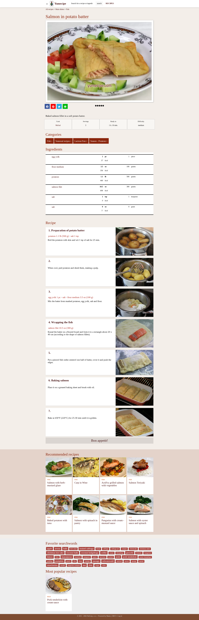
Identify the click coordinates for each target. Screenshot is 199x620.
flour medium (58, 167)
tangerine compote (74, 565)
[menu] (47, 3)
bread (98, 549)
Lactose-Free (81, 140)
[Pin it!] (53, 106)
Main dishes (59, 9)
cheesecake (133, 549)
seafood (119, 561)
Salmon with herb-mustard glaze (56, 484)
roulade (87, 561)
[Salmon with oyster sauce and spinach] (140, 505)
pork (118, 557)
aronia (57, 548)
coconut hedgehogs (89, 553)
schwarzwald (108, 561)
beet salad (73, 549)
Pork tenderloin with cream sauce (57, 601)
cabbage (105, 549)
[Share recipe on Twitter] (59, 106)
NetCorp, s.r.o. (92, 616)
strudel (62, 565)
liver (57, 557)
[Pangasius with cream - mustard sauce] (113, 505)
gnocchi (129, 553)
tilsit (90, 565)
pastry (95, 557)
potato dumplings (145, 557)
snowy (127, 561)
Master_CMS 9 (111, 616)
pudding (49, 561)
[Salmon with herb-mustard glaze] (59, 467)
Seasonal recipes (63, 140)
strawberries (52, 565)
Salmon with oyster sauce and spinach (138, 521)
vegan (97, 565)
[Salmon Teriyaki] (140, 467)
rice (80, 561)
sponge (134, 561)
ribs (74, 561)
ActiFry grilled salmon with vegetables (113, 484)
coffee (104, 553)
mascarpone (67, 557)
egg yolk (56, 157)
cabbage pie (115, 549)
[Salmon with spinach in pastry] (86, 505)
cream (111, 553)
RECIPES (110, 3)
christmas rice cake (55, 553)
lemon (50, 557)
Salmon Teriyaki (137, 482)
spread (141, 561)
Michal (58, 125)
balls (65, 548)
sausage (96, 561)
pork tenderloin (130, 557)
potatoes (55, 177)
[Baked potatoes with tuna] (59, 505)
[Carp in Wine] (86, 467)
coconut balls (72, 553)
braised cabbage (87, 548)
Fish (67, 9)
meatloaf (78, 557)
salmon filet (57, 187)
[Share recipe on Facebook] (47, 106)
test (84, 565)
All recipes (49, 9)
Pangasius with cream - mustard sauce (113, 521)
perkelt (110, 557)
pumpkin (59, 561)
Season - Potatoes (98, 140)
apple (49, 548)
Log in (120, 616)
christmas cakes (145, 549)
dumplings (119, 553)
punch (68, 561)
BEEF (49, 597)
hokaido (138, 553)
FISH (48, 479)
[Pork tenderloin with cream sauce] (59, 584)
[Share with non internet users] (65, 106)
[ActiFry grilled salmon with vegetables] (113, 467)
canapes (124, 549)
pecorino (102, 557)
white (104, 565)
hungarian (147, 553)
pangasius (87, 557)
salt (53, 197)
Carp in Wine (80, 482)
